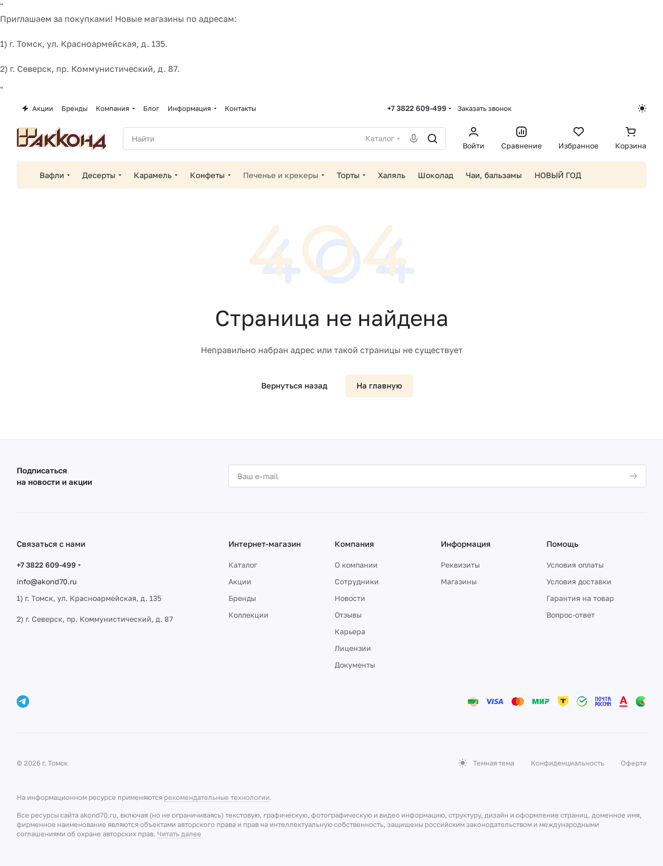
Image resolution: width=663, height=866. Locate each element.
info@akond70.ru (46, 581)
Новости (350, 598)
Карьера (350, 631)
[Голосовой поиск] (414, 138)
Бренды (242, 598)
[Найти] (432, 138)
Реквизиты (460, 564)
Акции (239, 581)
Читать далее (179, 834)
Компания (354, 543)
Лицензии (353, 648)
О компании (356, 564)
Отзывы (348, 614)
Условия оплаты (575, 564)
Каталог (242, 564)
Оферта (633, 763)
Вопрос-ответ (570, 614)
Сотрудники (357, 581)
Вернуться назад (294, 385)
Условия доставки (578, 581)
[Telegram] (23, 701)
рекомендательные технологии (217, 797)
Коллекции (248, 614)
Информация (466, 543)
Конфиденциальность (567, 763)
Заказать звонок (484, 108)
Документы (355, 664)
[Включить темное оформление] (642, 108)
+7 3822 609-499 (417, 108)
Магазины (459, 581)
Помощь (562, 543)
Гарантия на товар (580, 598)
